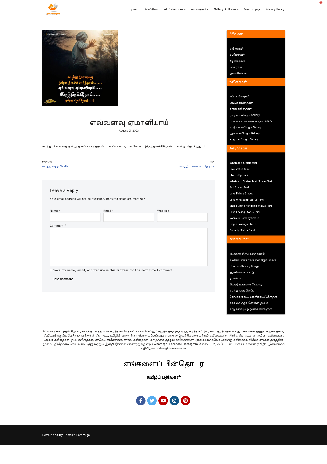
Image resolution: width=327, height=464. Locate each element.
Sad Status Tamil (239, 187)
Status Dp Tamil (239, 175)
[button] (185, 9)
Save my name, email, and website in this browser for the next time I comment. (113, 270)
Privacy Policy (274, 9)
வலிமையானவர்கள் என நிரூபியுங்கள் (253, 260)
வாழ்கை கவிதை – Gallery (246, 127)
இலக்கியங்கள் (238, 73)
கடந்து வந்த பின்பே (242, 290)
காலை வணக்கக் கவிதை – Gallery (251, 121)
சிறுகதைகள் (237, 61)
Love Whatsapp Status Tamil (247, 200)
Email (108, 210)
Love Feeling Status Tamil (245, 212)
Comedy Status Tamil (242, 230)
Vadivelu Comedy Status (244, 218)
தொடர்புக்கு (252, 9)
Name (55, 210)
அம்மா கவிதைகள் (241, 103)
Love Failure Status (241, 193)
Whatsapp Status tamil (243, 163)
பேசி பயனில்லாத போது (244, 266)
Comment (58, 225)
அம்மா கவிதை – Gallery (245, 133)
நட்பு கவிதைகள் (239, 96)
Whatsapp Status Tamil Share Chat (251, 181)
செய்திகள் (152, 9)
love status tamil (240, 169)
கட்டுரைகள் (237, 55)
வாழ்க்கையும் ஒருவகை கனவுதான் (251, 309)
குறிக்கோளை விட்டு (242, 272)
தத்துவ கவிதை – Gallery (245, 115)
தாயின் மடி (236, 278)
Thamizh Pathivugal (77, 435)
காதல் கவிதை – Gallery (244, 139)
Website (163, 210)
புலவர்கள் (236, 67)
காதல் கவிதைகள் (240, 109)
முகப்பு (135, 9)
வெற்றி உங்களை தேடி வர (246, 284)
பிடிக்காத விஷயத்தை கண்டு (247, 254)
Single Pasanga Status (243, 224)
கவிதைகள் (236, 48)
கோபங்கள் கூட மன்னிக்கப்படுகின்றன (253, 297)
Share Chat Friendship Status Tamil (251, 206)
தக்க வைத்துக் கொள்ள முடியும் (249, 303)
